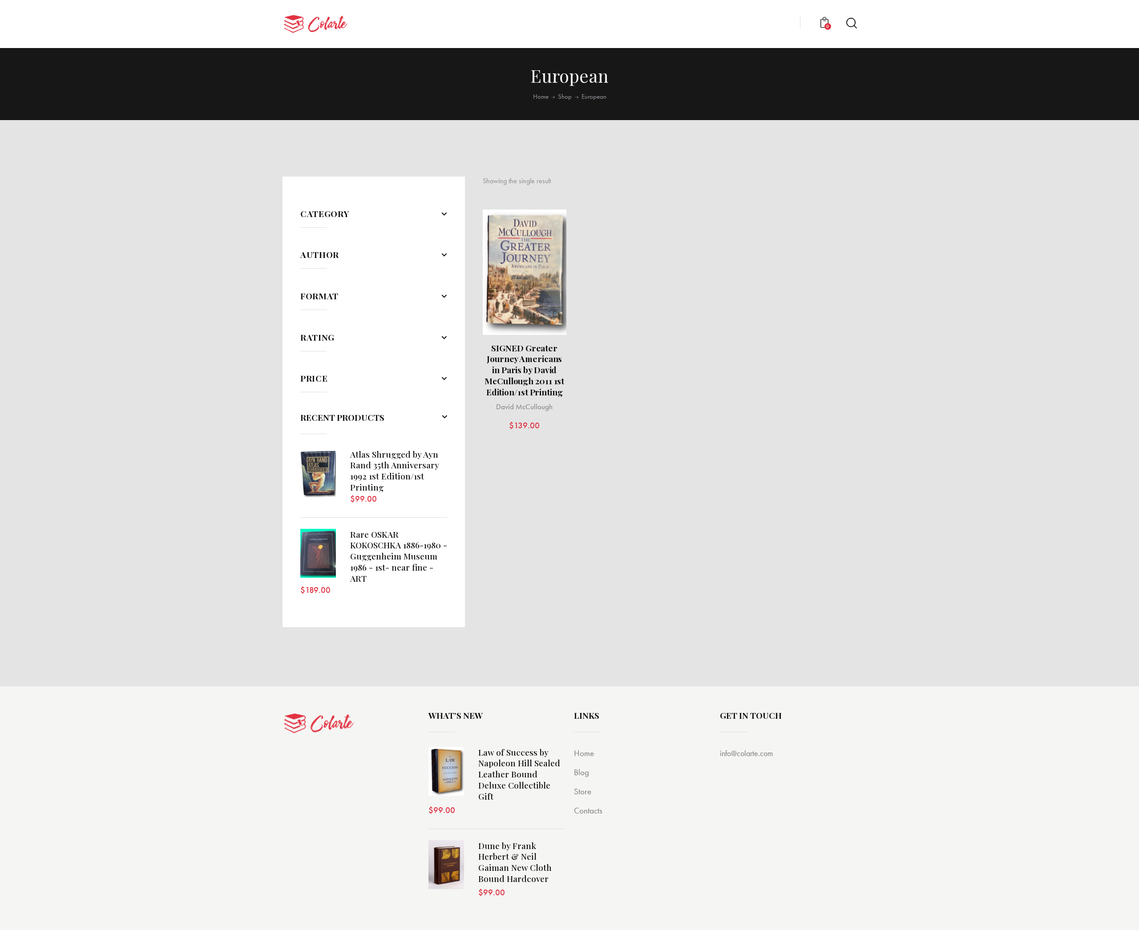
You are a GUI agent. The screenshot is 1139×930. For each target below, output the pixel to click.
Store (582, 791)
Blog (581, 772)
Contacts (588, 810)
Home (541, 97)
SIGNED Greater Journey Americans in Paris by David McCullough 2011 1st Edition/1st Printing (524, 370)
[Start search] (850, 23)
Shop (565, 96)
